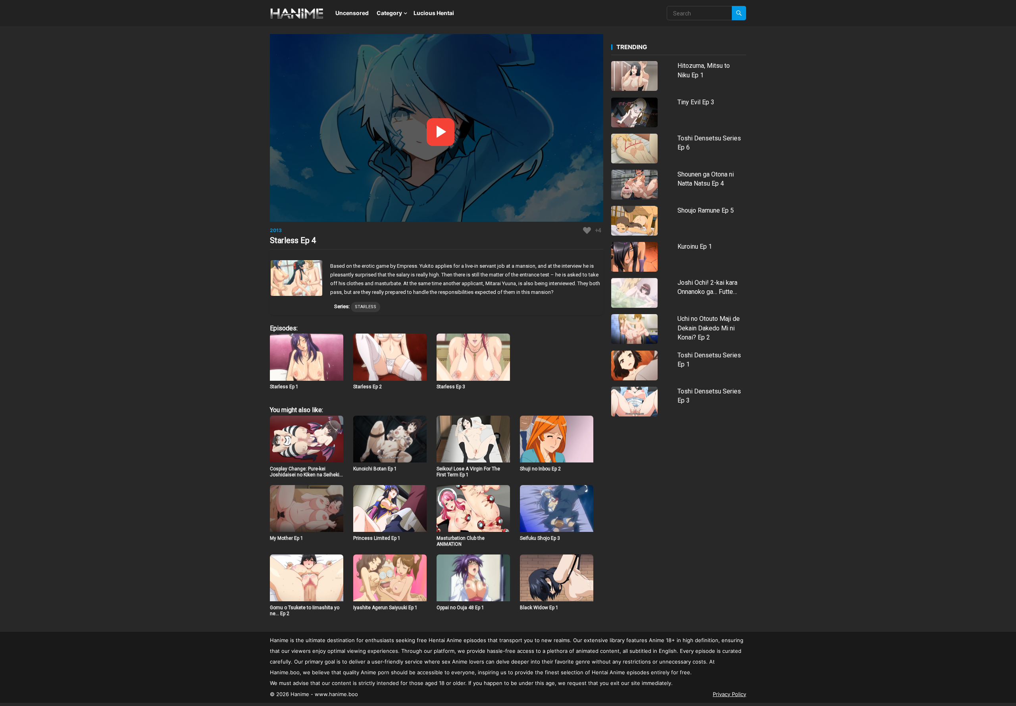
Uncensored (352, 13)
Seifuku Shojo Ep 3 (540, 538)
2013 (276, 230)
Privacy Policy (729, 694)
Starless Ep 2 (367, 386)
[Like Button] (587, 230)
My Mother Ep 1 (286, 538)
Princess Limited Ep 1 (376, 538)
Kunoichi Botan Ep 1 (375, 469)
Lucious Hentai (434, 13)
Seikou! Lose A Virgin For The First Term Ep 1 (468, 472)
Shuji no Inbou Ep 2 (540, 469)
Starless (365, 306)
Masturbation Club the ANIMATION (461, 541)
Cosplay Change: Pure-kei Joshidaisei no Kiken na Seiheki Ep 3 (304, 475)
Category (389, 13)
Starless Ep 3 (451, 386)
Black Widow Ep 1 (539, 607)
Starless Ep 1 (284, 386)
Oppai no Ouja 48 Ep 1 (460, 607)
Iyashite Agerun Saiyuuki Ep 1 (385, 607)
